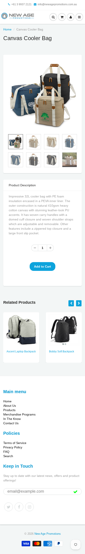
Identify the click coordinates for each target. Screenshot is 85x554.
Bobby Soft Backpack (61, 351)
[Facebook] (19, 507)
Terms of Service (14, 443)
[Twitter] (8, 507)
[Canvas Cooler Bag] (42, 95)
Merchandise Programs (19, 414)
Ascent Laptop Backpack (21, 351)
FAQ (6, 451)
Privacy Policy (12, 447)
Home (7, 29)
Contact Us (11, 423)
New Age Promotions (47, 533)
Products (9, 410)
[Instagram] (29, 507)
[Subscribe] (75, 491)
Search (8, 456)
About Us (9, 405)
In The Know (12, 419)
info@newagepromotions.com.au (57, 4)
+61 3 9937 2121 (21, 4)
